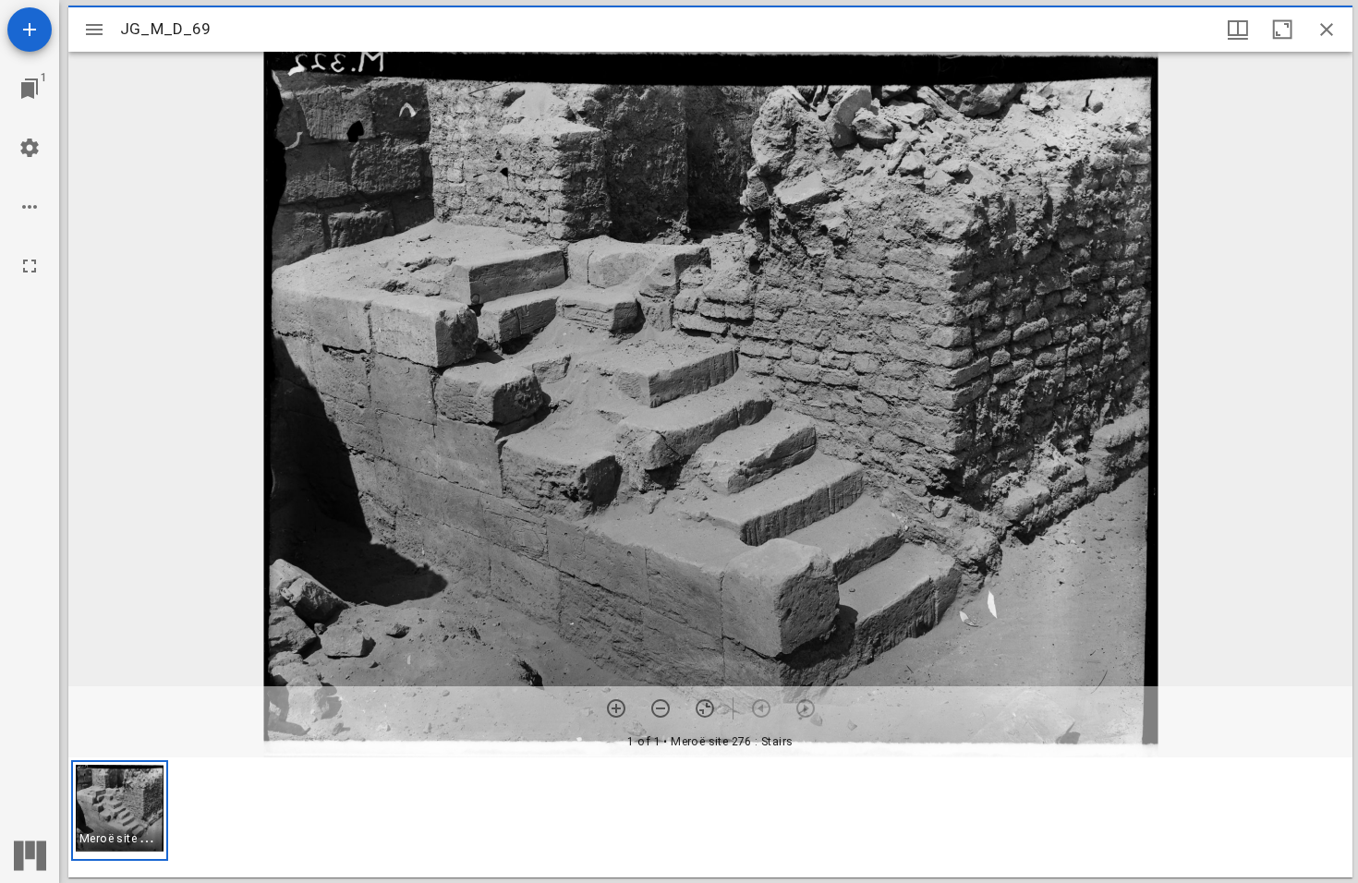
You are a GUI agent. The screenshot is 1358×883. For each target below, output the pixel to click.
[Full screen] (29, 266)
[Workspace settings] (29, 148)
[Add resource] (29, 29)
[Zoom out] (660, 708)
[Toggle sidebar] (94, 29)
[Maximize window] (1282, 29)
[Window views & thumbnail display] (1238, 29)
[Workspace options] (29, 207)
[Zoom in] (616, 708)
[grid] (710, 817)
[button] (120, 810)
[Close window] (1326, 29)
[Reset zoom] (705, 708)
